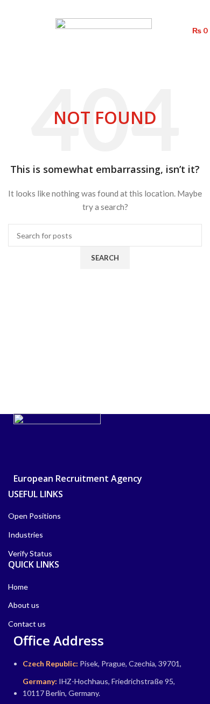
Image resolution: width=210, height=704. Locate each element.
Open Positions (34, 515)
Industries (25, 534)
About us (23, 604)
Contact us (27, 623)
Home (18, 586)
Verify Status (30, 553)
